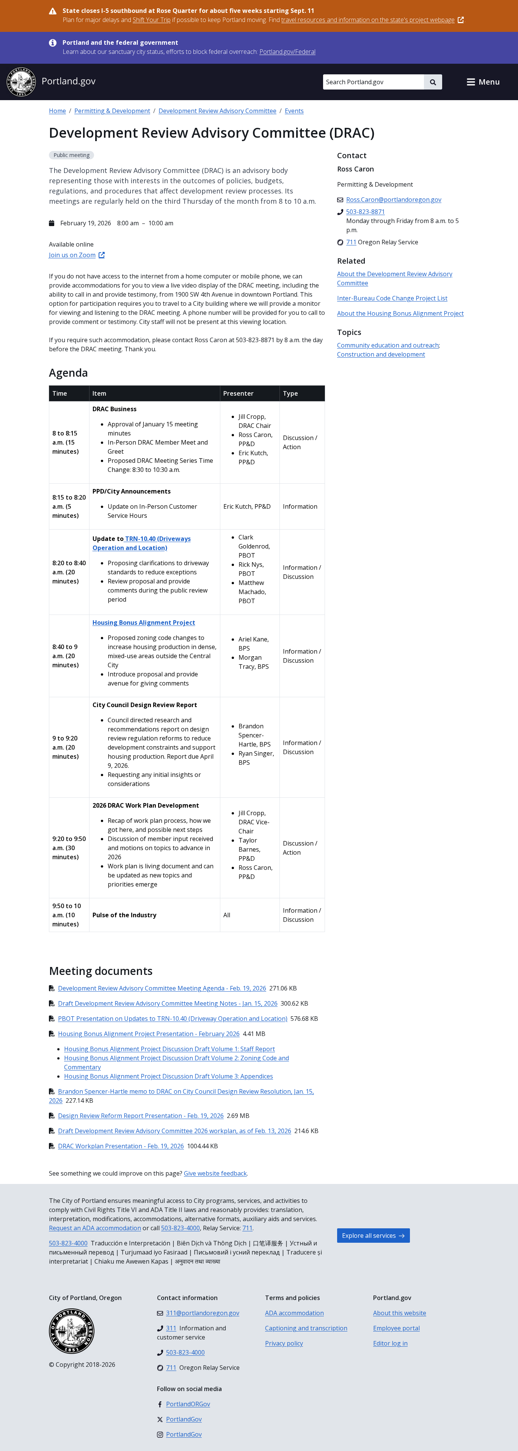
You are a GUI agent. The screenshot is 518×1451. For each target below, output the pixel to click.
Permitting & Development (112, 111)
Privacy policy (284, 1343)
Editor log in (390, 1343)
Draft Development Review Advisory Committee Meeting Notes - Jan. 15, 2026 (168, 1003)
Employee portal (396, 1328)
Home (57, 111)
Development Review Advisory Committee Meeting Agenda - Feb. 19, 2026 (162, 988)
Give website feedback (215, 1173)
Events (294, 111)
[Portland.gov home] (51, 82)
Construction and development (381, 354)
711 (247, 1228)
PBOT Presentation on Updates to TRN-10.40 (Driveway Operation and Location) (172, 1018)
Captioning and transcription (306, 1328)
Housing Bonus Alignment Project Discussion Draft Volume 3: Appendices (168, 1076)
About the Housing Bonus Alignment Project (400, 313)
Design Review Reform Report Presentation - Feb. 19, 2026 (141, 1115)
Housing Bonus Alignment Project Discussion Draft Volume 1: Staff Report (169, 1049)
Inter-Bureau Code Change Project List (392, 298)
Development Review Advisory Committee (217, 111)
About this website (399, 1313)
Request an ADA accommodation (95, 1228)
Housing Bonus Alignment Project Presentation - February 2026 (149, 1034)
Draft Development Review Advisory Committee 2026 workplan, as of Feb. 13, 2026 (174, 1131)
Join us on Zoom (72, 255)
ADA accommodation (294, 1313)
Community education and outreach (388, 345)
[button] (483, 82)
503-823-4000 (180, 1228)
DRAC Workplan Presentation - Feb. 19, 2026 (121, 1146)
